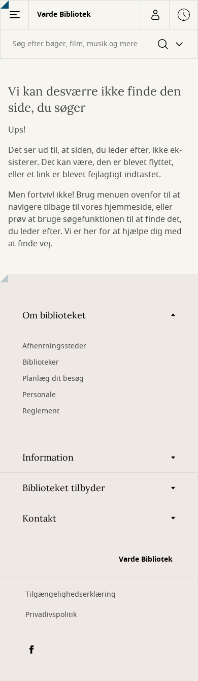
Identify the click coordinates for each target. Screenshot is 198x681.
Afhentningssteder (54, 346)
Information (48, 457)
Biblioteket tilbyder (63, 488)
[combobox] (99, 43)
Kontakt (39, 518)
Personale (39, 395)
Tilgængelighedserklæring (70, 594)
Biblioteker (40, 362)
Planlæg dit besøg (53, 378)
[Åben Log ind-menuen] (155, 15)
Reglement (40, 411)
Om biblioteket (54, 315)
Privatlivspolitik (51, 614)
